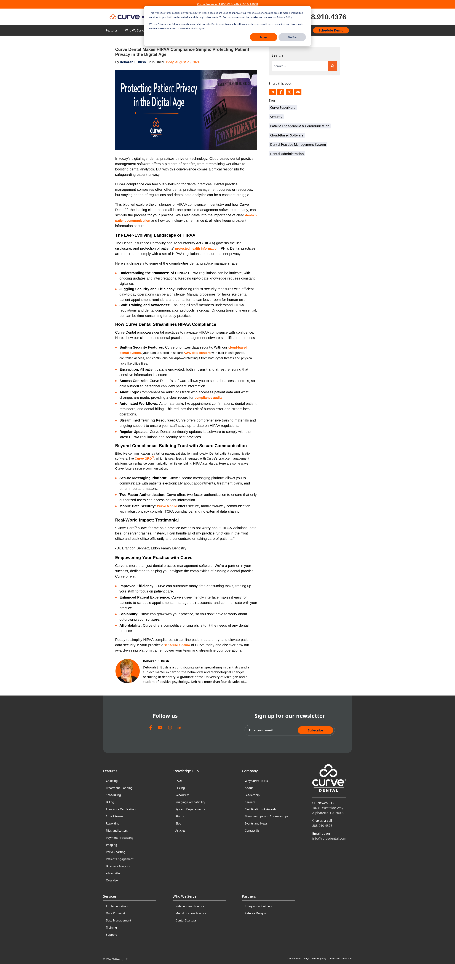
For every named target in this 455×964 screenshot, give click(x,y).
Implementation (117, 906)
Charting (112, 781)
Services (110, 896)
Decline (292, 37)
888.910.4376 (324, 17)
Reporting (112, 823)
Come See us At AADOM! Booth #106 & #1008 (227, 4)
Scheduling (113, 795)
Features (112, 30)
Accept (263, 37)
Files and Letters (117, 831)
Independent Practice (189, 906)
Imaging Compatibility (190, 802)
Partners (249, 896)
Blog (178, 823)
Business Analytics (118, 866)
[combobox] (300, 66)
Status (179, 816)
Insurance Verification (121, 809)
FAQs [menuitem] (306, 958)
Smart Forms (114, 816)
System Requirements (190, 809)
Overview (112, 880)
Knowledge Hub (186, 770)
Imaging (111, 845)
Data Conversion (117, 913)
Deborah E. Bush (133, 62)
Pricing (180, 788)
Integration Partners (258, 906)
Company (250, 770)
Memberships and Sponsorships (266, 816)
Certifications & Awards (260, 809)
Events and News (256, 823)
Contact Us (252, 831)
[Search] (332, 66)
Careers (250, 802)
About (249, 788)
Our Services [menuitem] (294, 958)
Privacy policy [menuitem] (319, 958)
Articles (180, 831)
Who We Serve (134, 30)
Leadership (252, 795)
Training (111, 927)
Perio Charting (115, 852)
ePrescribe (113, 873)
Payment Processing (119, 838)
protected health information (196, 248)
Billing (110, 802)
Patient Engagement (119, 859)
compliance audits (209, 397)
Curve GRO (144, 458)
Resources (182, 795)
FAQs (178, 781)
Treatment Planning (119, 788)
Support (111, 935)
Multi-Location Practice (190, 913)
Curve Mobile (167, 506)
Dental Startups (186, 920)
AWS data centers (197, 353)
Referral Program (256, 913)
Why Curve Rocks (256, 781)
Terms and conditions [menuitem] (340, 958)
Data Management (118, 920)
